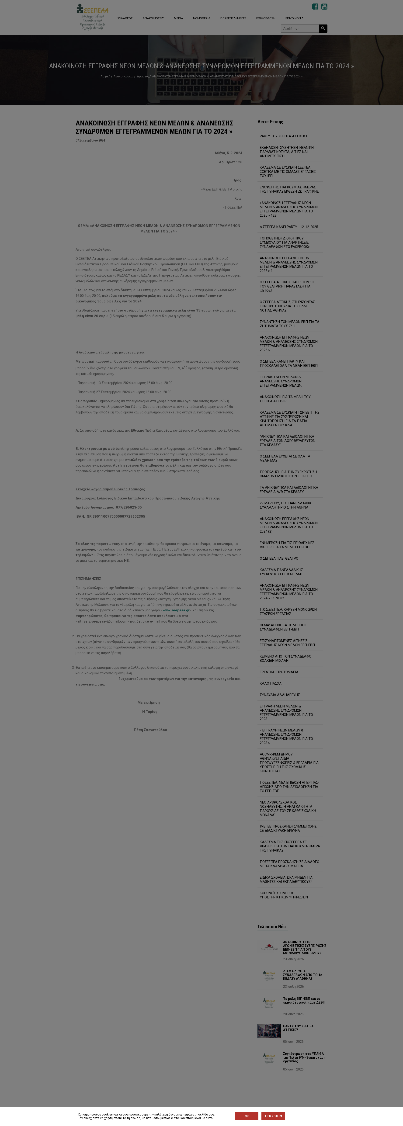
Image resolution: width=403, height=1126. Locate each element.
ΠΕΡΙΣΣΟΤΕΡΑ (273, 1116)
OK (247, 1116)
